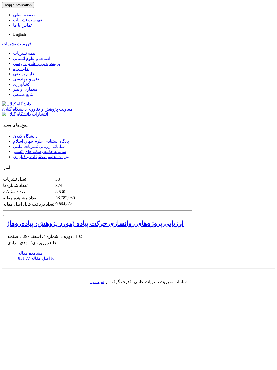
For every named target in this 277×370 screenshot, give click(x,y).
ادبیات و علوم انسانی (31, 58)
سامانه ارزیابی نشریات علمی (39, 146)
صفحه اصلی (24, 14)
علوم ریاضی (24, 74)
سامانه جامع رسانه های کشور (39, 151)
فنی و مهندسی (26, 79)
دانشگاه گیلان (25, 136)
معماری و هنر (25, 89)
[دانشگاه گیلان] (16, 104)
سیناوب (97, 281)
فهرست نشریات (27, 20)
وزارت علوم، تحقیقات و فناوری (41, 156)
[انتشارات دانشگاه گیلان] (25, 114)
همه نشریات (24, 53)
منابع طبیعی (24, 94)
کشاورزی (21, 84)
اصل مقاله (36, 258)
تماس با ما (22, 25)
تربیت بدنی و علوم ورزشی (36, 63)
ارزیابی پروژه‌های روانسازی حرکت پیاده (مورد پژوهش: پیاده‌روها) (95, 223)
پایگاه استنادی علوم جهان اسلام (41, 141)
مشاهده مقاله (30, 253)
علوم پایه (21, 68)
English (19, 34)
